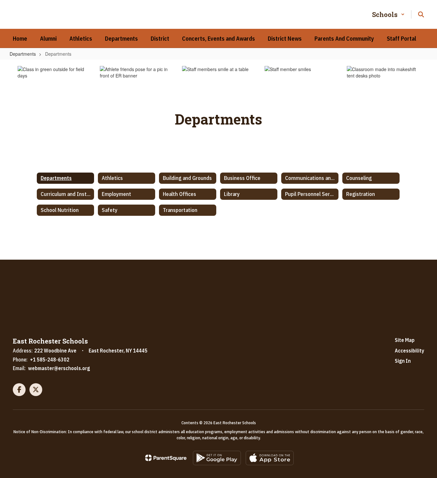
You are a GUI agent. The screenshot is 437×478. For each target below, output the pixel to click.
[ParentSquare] (166, 458)
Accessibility (409, 350)
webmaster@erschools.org (59, 368)
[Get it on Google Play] (217, 458)
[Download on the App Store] (270, 458)
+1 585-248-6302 (49, 359)
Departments (23, 54)
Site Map (405, 340)
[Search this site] (421, 14)
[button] (388, 14)
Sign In (403, 361)
